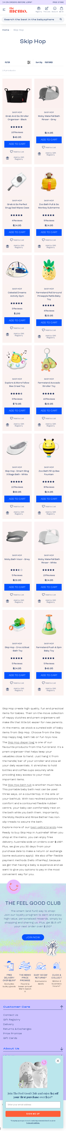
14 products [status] (9, 71)
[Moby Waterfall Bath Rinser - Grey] (49, 93)
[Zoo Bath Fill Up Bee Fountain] (49, 448)
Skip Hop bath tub (20, 785)
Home (5, 30)
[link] (33, 1074)
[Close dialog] (58, 1061)
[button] (17, 158)
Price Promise (12, 1033)
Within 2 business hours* (57, 983)
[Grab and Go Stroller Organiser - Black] (17, 93)
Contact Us (10, 1015)
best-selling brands (43, 827)
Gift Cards (10, 1038)
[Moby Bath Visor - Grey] (17, 536)
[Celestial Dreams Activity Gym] (17, 269)
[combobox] (33, 19)
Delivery (8, 1024)
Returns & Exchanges (17, 1029)
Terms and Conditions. (33, 1123)
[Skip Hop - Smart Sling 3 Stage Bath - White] (17, 448)
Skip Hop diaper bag (21, 742)
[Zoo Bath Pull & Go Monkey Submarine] (49, 181)
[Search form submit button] (61, 19)
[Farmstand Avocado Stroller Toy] (49, 360)
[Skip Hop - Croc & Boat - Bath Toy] (17, 624)
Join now (33, 937)
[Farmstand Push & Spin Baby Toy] (49, 624)
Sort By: (44, 62)
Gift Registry (11, 1020)
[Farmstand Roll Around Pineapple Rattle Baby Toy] (49, 269)
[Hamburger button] (4, 10)
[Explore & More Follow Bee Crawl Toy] (17, 360)
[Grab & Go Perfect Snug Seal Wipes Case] (17, 181)
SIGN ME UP (33, 1114)
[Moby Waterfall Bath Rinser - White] (49, 536)
